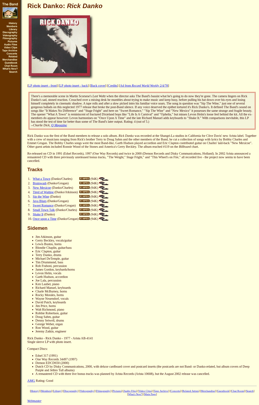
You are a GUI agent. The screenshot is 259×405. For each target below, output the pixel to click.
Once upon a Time (44, 218)
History (35, 390)
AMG (31, 380)
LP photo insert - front (42, 85)
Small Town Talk (44, 210)
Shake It (38, 214)
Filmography (103, 390)
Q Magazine (59, 125)
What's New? (135, 394)
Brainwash (40, 183)
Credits (112, 85)
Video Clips (145, 390)
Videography (87, 390)
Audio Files (130, 390)
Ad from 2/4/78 (144, 85)
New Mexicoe (42, 187)
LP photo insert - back (73, 85)
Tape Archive (161, 390)
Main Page (150, 394)
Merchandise (208, 390)
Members (46, 390)
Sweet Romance (43, 205)
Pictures (117, 390)
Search (250, 390)
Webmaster (34, 401)
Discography (71, 390)
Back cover (98, 85)
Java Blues (40, 201)
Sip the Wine (41, 196)
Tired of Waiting (43, 192)
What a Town (41, 178)
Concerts (175, 390)
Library (57, 390)
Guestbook (223, 390)
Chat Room (237, 390)
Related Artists (191, 390)
